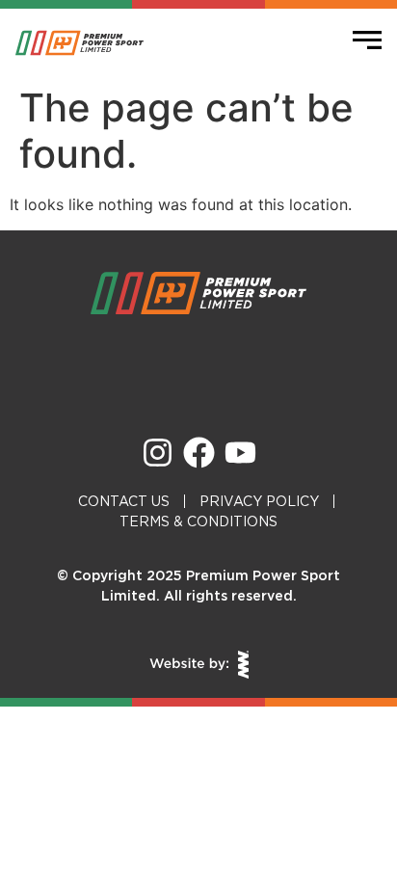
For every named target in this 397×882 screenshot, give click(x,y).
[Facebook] (199, 452)
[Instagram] (157, 452)
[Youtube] (240, 452)
